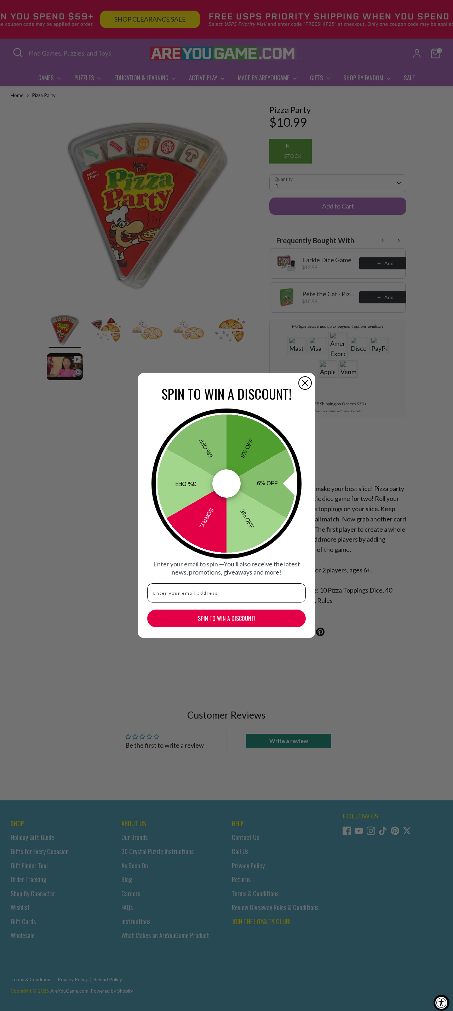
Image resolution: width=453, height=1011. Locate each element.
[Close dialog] (305, 383)
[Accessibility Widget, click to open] (441, 1003)
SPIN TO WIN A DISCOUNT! (227, 618)
